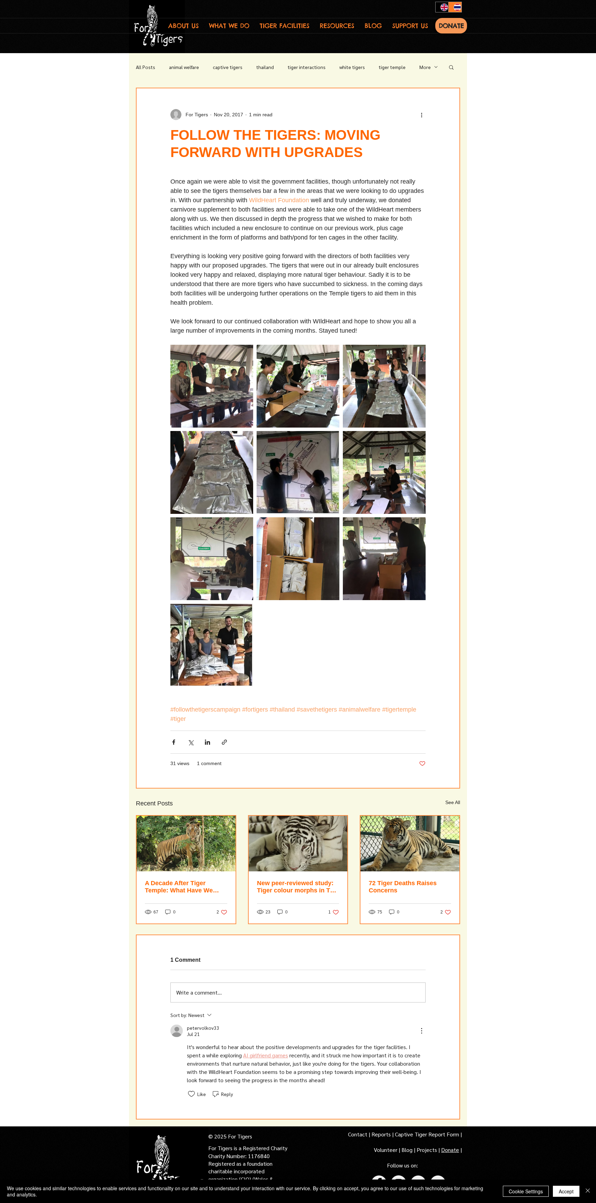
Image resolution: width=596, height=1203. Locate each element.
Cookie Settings (526, 1191)
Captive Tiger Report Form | (428, 1134)
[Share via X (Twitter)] (190, 742)
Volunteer (386, 1149)
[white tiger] (298, 843)
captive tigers (227, 67)
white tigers (352, 67)
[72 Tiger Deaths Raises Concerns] (409, 843)
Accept (566, 1191)
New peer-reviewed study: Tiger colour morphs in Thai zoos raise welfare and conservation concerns (298, 887)
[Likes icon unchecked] (191, 1094)
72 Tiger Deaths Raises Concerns (403, 887)
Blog (407, 1149)
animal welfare (184, 67)
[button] (183, 25)
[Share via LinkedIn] (207, 742)
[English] (442, 7)
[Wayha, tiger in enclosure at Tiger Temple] (186, 843)
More (425, 67)
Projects (427, 1149)
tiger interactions (307, 67)
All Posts (145, 67)
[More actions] (421, 114)
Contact (358, 1134)
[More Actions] (421, 1031)
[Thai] (454, 7)
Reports (381, 1134)
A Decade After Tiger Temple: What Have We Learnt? (179, 887)
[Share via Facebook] (173, 742)
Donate (450, 1149)
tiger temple (392, 67)
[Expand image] (211, 386)
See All (452, 802)
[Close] (588, 1191)
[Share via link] (224, 742)
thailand (265, 67)
